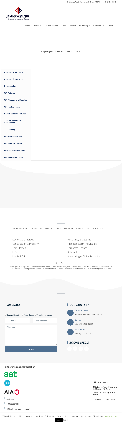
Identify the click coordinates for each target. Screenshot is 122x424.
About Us (98, 399)
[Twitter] (81, 348)
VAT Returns (9, 93)
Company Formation (13, 143)
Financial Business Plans (14, 150)
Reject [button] (65, 420)
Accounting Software (13, 72)
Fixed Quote (29, 315)
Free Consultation (44, 315)
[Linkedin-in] (86, 348)
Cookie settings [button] (111, 416)
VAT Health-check (12, 107)
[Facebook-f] (69, 348)
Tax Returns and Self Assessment (13, 121)
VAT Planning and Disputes (15, 100)
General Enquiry (13, 315)
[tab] (16, 72)
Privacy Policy (110, 399)
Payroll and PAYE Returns (15, 114)
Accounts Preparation (13, 79)
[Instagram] (75, 348)
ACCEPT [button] (58, 420)
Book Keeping (10, 86)
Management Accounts (14, 157)
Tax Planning (9, 129)
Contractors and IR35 (13, 136)
